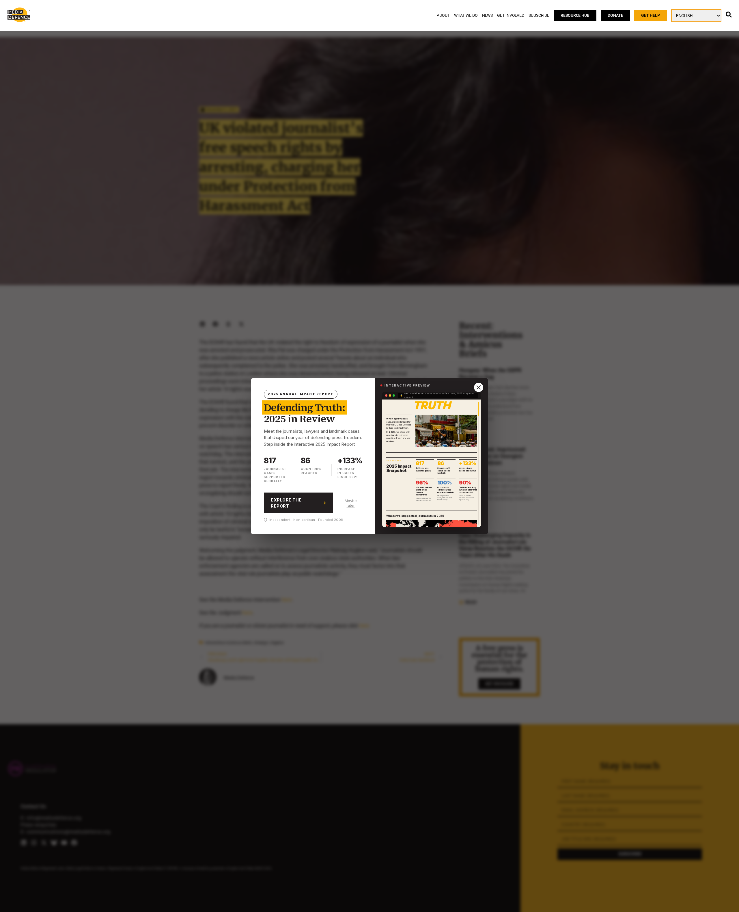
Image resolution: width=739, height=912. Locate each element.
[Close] (478, 387)
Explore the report (286, 502)
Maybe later (351, 503)
